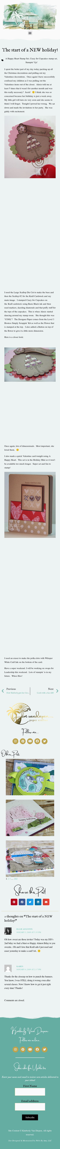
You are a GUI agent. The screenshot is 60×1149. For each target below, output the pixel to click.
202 (15, 878)
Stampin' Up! (31, 62)
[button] (30, 32)
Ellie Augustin (24, 929)
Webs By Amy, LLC (44, 1140)
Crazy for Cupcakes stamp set (43, 58)
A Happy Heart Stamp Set (17, 58)
